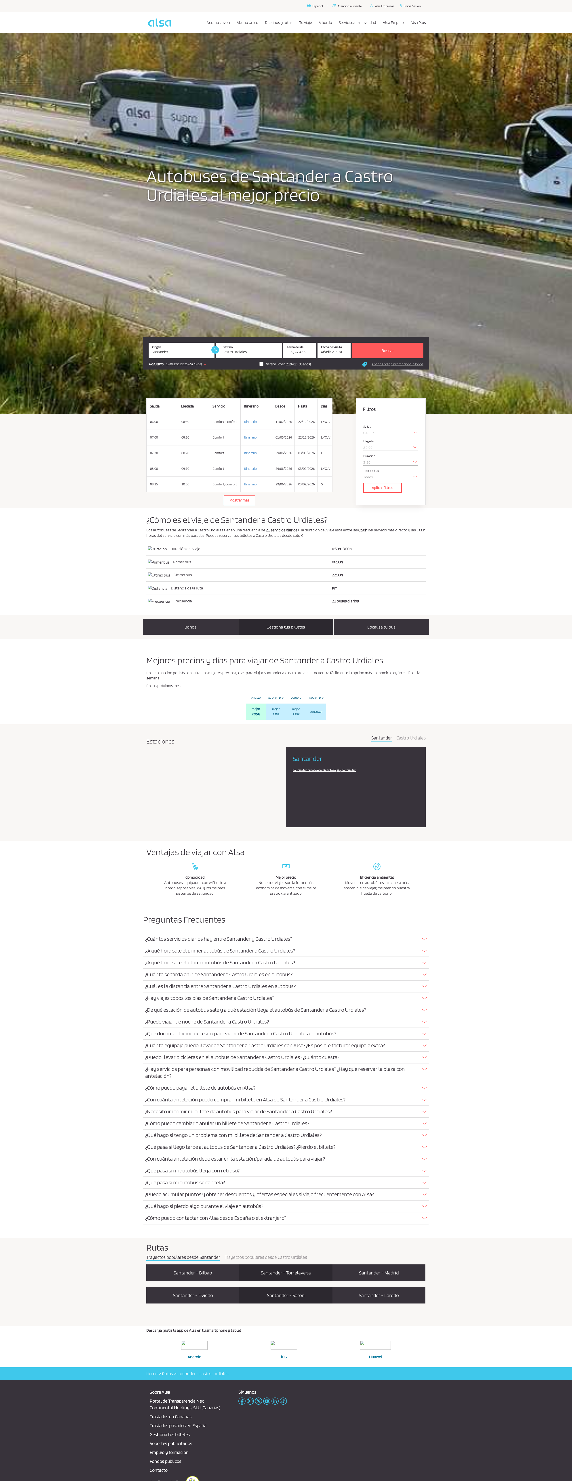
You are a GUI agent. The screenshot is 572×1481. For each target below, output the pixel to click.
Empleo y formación (169, 1452)
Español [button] (317, 6)
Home (152, 1373)
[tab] (286, 939)
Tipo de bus (371, 470)
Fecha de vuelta (331, 347)
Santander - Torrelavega (286, 1272)
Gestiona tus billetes (170, 1434)
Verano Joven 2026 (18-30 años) (288, 364)
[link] (215, 350)
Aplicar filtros (382, 487)
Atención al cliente (350, 6)
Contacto (159, 1470)
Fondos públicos (165, 1461)
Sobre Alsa (160, 1392)
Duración (369, 456)
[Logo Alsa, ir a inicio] (159, 22)
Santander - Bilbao (193, 1272)
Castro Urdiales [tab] (411, 738)
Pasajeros (156, 364)
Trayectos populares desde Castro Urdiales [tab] (266, 1257)
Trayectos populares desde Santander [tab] (183, 1257)
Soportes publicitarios (171, 1443)
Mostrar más (239, 500)
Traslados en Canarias (170, 1416)
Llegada (368, 441)
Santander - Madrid (379, 1272)
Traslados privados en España (178, 1425)
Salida (367, 426)
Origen (156, 347)
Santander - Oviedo (193, 1295)
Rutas (167, 1373)
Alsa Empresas (384, 6)
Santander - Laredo (379, 1295)
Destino (228, 347)
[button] (179, 364)
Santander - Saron (286, 1295)
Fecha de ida (295, 347)
